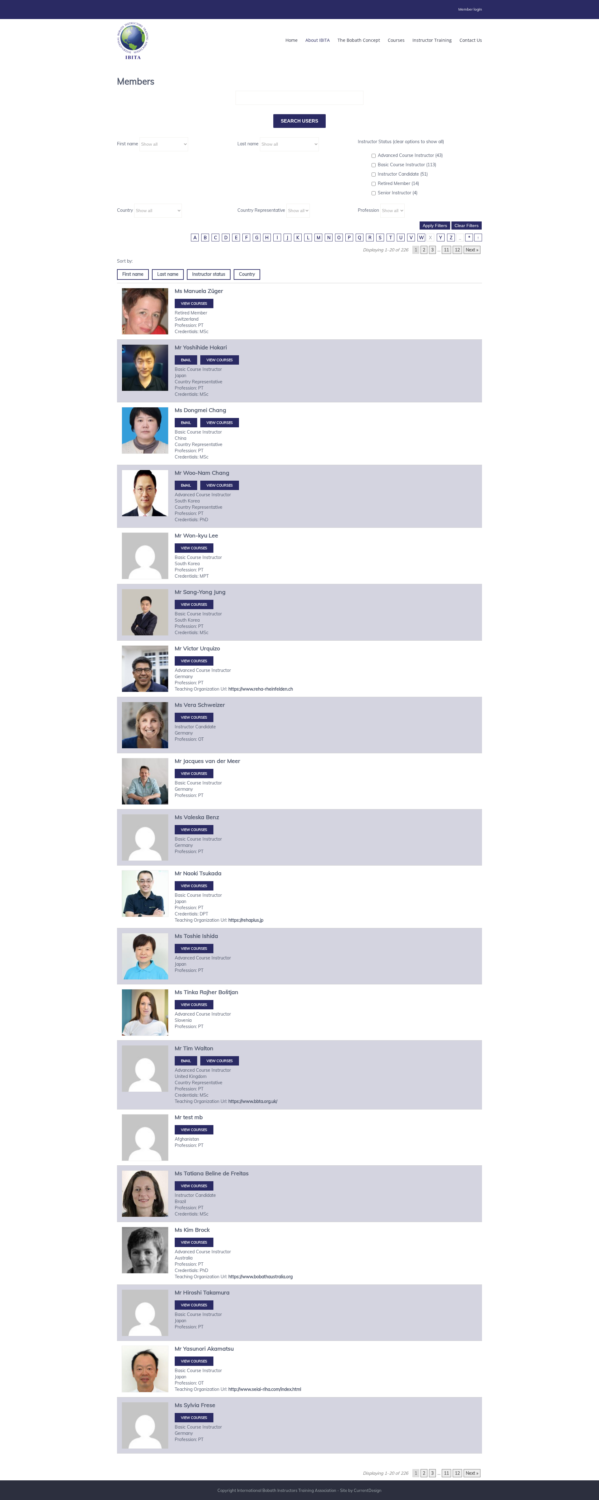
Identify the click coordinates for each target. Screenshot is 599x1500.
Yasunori (194, 1348)
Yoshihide (195, 347)
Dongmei (195, 410)
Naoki (190, 873)
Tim (188, 1048)
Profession (368, 210)
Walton (203, 1048)
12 (457, 250)
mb (198, 1117)
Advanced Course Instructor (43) (410, 155)
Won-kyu (195, 535)
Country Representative (261, 210)
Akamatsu (220, 1348)
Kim (188, 1229)
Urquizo (210, 648)
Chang (217, 410)
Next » (472, 250)
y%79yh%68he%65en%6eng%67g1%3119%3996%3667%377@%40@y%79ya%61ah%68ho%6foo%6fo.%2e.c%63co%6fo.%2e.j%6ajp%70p (186, 422)
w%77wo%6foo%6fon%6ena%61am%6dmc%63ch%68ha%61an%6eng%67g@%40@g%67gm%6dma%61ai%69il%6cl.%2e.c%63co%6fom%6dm (186, 485)
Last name (248, 144)
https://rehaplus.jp (245, 920)
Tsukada (210, 873)
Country (125, 210)
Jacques (193, 761)
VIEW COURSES (194, 303)
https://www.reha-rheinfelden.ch (260, 689)
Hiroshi (192, 1292)
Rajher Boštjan (219, 992)
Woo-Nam (196, 472)
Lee (213, 535)
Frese (208, 1405)
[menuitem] (470, 9)
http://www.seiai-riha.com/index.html (264, 1389)
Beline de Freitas (227, 1173)
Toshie (192, 935)
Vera (190, 704)
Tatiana (194, 1173)
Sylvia (191, 1405)
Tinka (191, 992)
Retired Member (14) (398, 183)
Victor (190, 648)
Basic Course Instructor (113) (407, 164)
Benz (212, 817)
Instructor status (208, 274)
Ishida (210, 935)
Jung (220, 591)
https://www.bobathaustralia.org (260, 1276)
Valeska (194, 817)
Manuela (195, 290)
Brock (202, 1229)
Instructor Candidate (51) (403, 174)
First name (127, 144)
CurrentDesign (368, 1490)
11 (446, 250)
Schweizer (211, 704)
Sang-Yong (197, 591)
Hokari (218, 347)
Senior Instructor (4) (397, 193)
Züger (215, 290)
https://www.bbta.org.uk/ (252, 1101)
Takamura (216, 1292)
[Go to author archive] (145, 311)
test (188, 1117)
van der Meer (222, 761)
